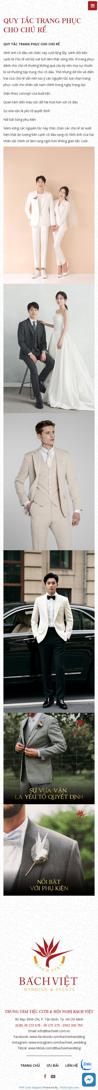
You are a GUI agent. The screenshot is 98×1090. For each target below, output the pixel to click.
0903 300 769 (73, 1025)
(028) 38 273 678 (27, 1025)
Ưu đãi (53, 1065)
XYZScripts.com (69, 1087)
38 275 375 (51, 1025)
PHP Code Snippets (30, 1087)
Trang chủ (30, 1065)
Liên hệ (71, 1065)
